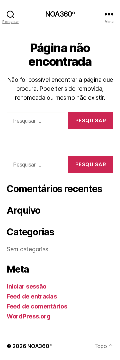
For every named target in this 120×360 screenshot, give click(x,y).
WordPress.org (29, 316)
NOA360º (60, 14)
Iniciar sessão (26, 286)
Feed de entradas (32, 296)
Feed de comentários (37, 306)
